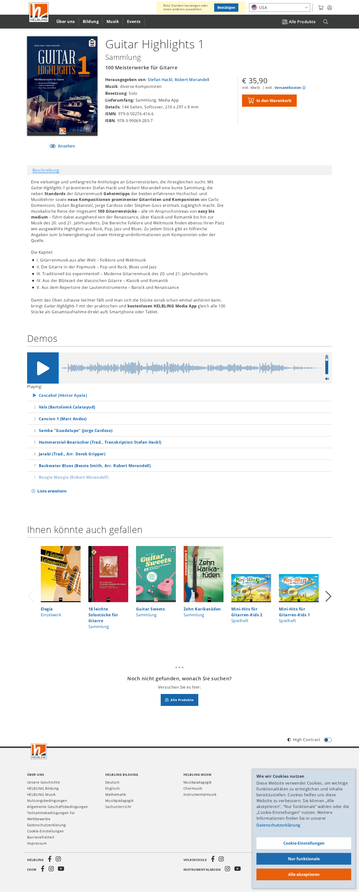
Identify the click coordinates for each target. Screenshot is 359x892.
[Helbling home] (39, 751)
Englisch (112, 788)
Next (328, 596)
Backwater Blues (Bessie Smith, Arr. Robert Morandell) (95, 465)
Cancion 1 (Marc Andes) (63, 418)
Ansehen (66, 146)
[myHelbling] (329, 7)
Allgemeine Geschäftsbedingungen (57, 806)
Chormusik (192, 788)
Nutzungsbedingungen (47, 800)
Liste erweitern (52, 491)
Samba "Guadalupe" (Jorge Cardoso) (76, 430)
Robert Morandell (192, 79)
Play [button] (42, 368)
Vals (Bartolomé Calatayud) (67, 407)
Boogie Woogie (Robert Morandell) (73, 477)
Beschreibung (45, 170)
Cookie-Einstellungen (304, 843)
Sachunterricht (118, 806)
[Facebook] (50, 859)
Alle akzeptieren (304, 874)
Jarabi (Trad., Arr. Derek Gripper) (72, 454)
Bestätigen (226, 7)
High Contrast (306, 739)
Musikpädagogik (119, 800)
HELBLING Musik (41, 794)
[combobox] (279, 7)
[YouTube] (61, 868)
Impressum (37, 843)
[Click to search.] (325, 21)
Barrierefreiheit (40, 837)
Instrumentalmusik (199, 794)
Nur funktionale (304, 858)
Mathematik (115, 794)
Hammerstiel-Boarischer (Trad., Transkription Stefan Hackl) (100, 442)
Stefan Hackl (160, 79)
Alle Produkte (302, 21)
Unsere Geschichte (43, 782)
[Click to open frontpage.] (39, 12)
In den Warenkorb (273, 100)
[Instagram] (58, 859)
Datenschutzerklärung (278, 825)
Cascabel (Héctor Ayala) (63, 395)
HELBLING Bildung (43, 788)
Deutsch (112, 782)
